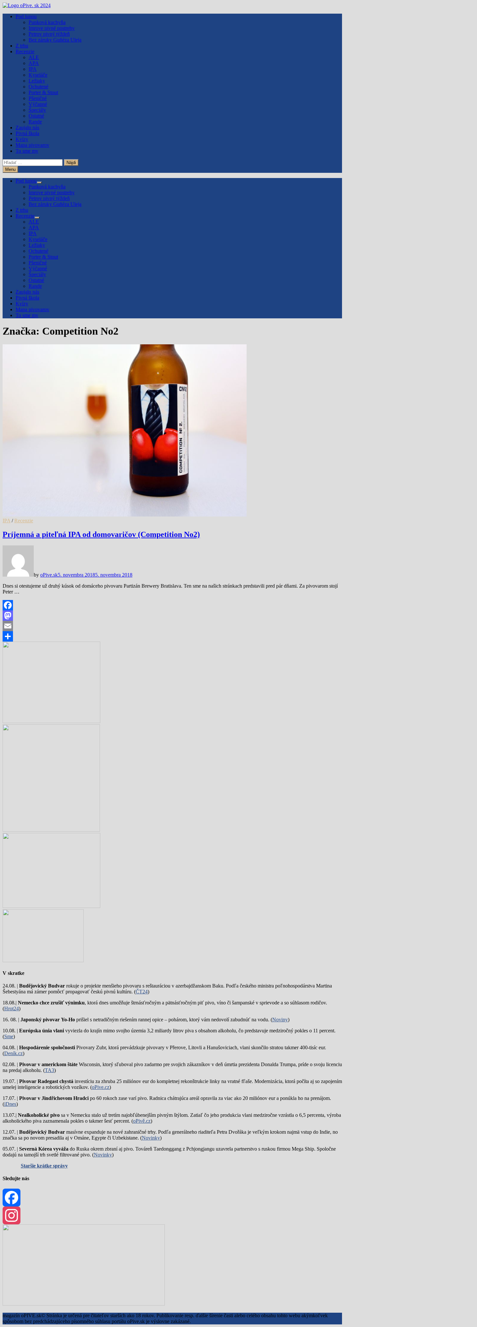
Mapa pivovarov (32, 145)
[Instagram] (172, 1215)
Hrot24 (11, 1008)
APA (34, 63)
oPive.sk (49, 575)
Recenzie (25, 51)
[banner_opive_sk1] (51, 721)
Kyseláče (38, 75)
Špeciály (37, 110)
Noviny (280, 1019)
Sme (8, 1036)
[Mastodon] (172, 615)
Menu (10, 169)
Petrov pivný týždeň (49, 34)
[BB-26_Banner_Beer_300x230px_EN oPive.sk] (51, 906)
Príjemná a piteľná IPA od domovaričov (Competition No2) (101, 534)
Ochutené (38, 86)
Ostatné (36, 116)
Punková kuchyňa (47, 22)
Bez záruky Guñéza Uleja (55, 40)
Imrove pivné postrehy (52, 28)
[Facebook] (172, 605)
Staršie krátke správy (44, 1165)
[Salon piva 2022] (43, 960)
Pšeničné (38, 98)
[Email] (172, 626)
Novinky (151, 1138)
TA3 (49, 1070)
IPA (33, 69)
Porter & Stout (43, 92)
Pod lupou (26, 16)
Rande (35, 121)
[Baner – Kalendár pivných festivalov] (84, 1304)
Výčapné (38, 104)
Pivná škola (27, 133)
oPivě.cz (142, 1121)
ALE (34, 57)
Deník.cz (13, 1053)
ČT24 (142, 991)
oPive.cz (100, 1087)
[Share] (172, 636)
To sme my (27, 151)
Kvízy (22, 139)
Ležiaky (37, 80)
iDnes (10, 1104)
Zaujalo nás (27, 127)
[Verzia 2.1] (51, 830)
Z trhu (22, 45)
